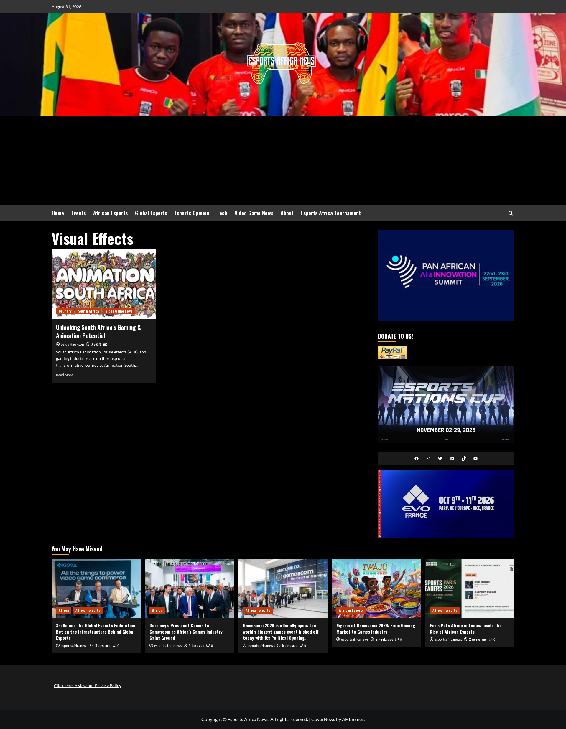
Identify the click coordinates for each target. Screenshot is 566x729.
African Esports (110, 213)
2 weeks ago (384, 639)
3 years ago (99, 343)
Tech (222, 213)
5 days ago (289, 645)
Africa (64, 610)
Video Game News (254, 213)
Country (65, 310)
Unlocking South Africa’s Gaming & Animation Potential (98, 331)
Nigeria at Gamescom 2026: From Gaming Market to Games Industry (375, 628)
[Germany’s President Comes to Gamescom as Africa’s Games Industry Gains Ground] (189, 588)
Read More (64, 375)
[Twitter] (440, 458)
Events (78, 213)
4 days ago (196, 645)
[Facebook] (416, 458)
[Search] (510, 213)
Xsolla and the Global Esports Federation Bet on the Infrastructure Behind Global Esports (95, 631)
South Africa (88, 310)
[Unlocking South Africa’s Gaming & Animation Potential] (104, 284)
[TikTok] (463, 458)
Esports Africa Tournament (331, 213)
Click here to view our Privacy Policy (87, 685)
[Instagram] (428, 458)
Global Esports (151, 213)
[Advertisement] (283, 160)
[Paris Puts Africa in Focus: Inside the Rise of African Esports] (469, 588)
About (287, 213)
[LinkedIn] (452, 458)
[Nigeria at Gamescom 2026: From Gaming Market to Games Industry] (376, 588)
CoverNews (323, 719)
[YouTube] (475, 458)
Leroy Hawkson (72, 344)
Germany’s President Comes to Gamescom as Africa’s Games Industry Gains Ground (186, 631)
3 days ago (103, 645)
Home (58, 213)
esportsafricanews (74, 645)
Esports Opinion (192, 213)
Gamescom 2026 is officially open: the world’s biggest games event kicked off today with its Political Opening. (281, 631)
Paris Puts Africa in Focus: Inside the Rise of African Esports (466, 628)
